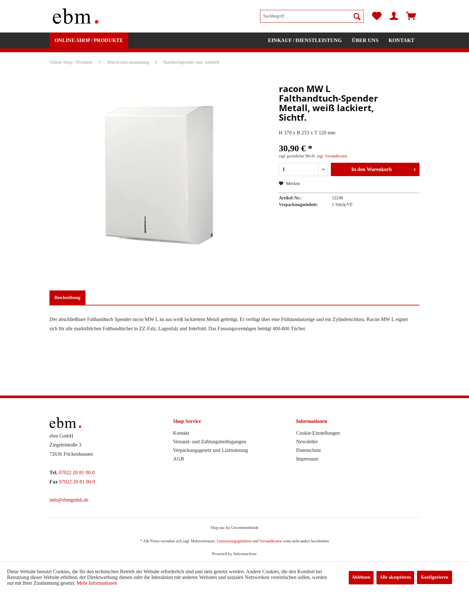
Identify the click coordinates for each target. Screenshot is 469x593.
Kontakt (181, 433)
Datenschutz (308, 450)
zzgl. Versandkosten (332, 156)
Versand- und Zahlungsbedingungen (209, 441)
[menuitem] (312, 16)
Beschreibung (67, 297)
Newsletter (307, 441)
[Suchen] (357, 16)
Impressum (307, 458)
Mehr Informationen (97, 583)
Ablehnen (361, 577)
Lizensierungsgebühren (234, 541)
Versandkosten (270, 541)
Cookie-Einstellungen (318, 433)
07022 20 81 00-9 (77, 481)
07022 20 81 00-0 (77, 472)
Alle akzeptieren (395, 577)
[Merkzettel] (377, 16)
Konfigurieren (434, 577)
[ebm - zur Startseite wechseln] (76, 16)
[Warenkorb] (411, 16)
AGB (178, 458)
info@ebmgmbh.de (68, 500)
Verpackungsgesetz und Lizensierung (210, 450)
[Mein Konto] (393, 16)
